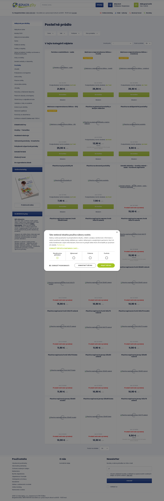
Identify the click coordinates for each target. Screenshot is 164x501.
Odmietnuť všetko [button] (85, 265)
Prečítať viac (61, 245)
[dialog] (82, 250)
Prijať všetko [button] (106, 265)
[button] (82, 248)
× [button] (117, 232)
